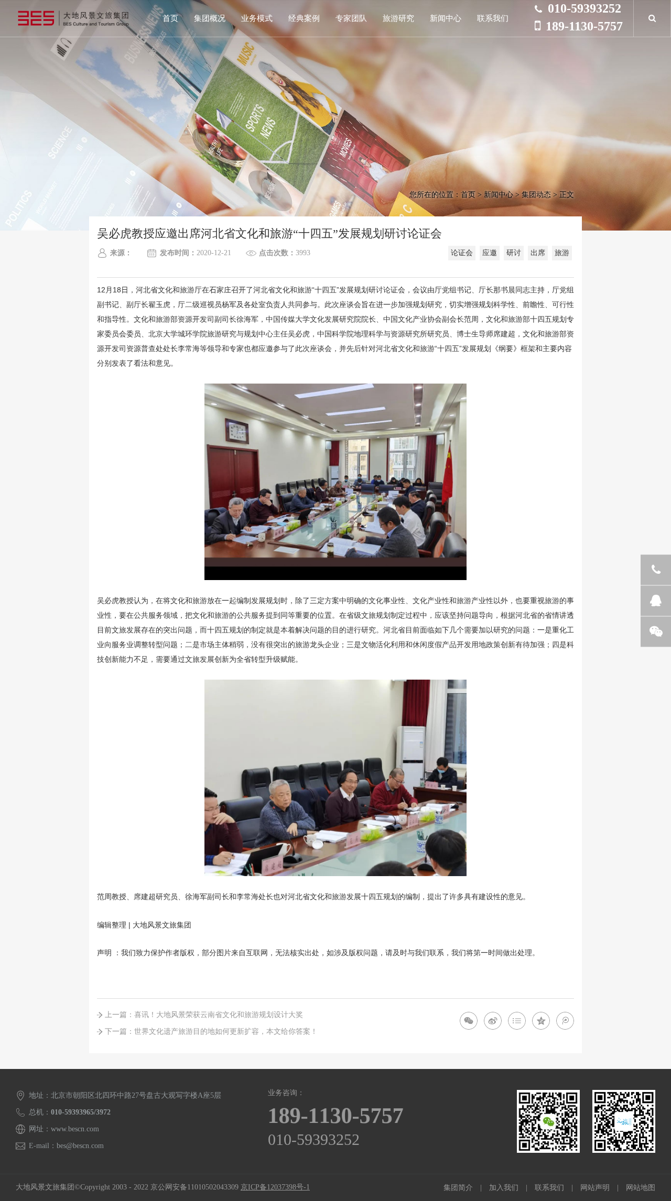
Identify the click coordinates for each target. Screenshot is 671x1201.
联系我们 (492, 18)
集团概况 (209, 18)
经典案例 (304, 18)
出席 (538, 253)
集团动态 (536, 195)
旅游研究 (398, 18)
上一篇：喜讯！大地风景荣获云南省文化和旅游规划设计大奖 (204, 1015)
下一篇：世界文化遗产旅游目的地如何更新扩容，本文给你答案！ (211, 1031)
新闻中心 (445, 18)
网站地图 (640, 1188)
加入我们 (503, 1188)
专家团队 (351, 18)
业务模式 (257, 18)
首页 (170, 18)
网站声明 (595, 1188)
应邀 (489, 253)
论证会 (462, 253)
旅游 (562, 253)
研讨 (513, 253)
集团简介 (458, 1188)
